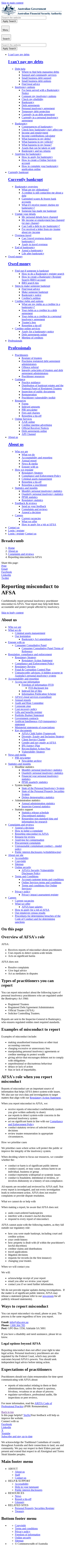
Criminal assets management (37, 478)
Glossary (19, 1502)
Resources (20, 400)
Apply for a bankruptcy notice (38, 331)
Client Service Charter (33, 739)
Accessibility (22, 858)
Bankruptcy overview (26, 186)
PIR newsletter (29, 409)
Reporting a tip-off (31, 325)
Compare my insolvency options (39, 96)
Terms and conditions (26, 1528)
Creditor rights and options (29, 301)
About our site (15, 855)
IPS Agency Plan (31, 745)
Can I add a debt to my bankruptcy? (41, 226)
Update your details (25, 214)
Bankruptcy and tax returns (36, 151)
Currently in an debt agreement (38, 114)
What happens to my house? (37, 144)
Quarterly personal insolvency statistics (42, 494)
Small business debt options (36, 81)
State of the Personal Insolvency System (43, 788)
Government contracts (26, 718)
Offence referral (30, 367)
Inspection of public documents (38, 391)
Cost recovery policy (26, 709)
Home (11, 548)
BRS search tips (30, 282)
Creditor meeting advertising (37, 425)
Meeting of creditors (32, 337)
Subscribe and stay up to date (16, 1436)
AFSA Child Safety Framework (39, 733)
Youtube (5, 1433)
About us (13, 437)
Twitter (5, 578)
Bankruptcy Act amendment (37, 639)
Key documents (23, 730)
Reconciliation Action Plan (36, 748)
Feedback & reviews (26, 503)
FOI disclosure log (38, 687)
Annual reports (23, 700)
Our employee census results (30, 912)
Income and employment (35, 132)
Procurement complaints (28, 842)
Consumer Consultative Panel (31, 645)
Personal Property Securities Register (34, 1508)
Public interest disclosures (28, 1490)
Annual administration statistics (38, 803)
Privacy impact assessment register (40, 894)
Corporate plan (23, 706)
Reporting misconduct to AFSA (32, 833)
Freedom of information (27, 1534)
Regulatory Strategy (32, 472)
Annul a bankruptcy (32, 250)
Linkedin (6, 575)
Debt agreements (31, 105)
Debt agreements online (34, 334)
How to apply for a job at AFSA (39, 524)
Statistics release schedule (35, 812)
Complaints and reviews (34, 509)
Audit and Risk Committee (29, 703)
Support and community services (39, 74)
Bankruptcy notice (31, 295)
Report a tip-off (23, 1499)
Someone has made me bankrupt (39, 210)
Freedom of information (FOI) (38, 684)
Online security (23, 867)
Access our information (27, 681)
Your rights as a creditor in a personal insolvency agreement (41, 318)
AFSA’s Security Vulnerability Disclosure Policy (38, 872)
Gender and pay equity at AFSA (39, 742)
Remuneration (29, 394)
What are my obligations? (35, 189)
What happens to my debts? (36, 138)
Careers (19, 515)
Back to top (7, 1412)
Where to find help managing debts (40, 71)
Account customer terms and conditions (43, 879)
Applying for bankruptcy (28, 154)
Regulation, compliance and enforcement (30, 654)
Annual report (29, 460)
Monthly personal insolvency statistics (42, 491)
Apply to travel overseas (35, 244)
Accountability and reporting (37, 457)
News (18, 1496)
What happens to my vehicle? (37, 141)
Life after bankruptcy (33, 253)
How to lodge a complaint (29, 830)
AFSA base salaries (32, 906)
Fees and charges (31, 412)
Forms (25, 403)
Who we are (21, 451)
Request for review (25, 836)
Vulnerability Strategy (33, 751)
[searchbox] (23, 17)
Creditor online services (27, 328)
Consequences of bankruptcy (37, 126)
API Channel (29, 434)
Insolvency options (25, 87)
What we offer (29, 521)
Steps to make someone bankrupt (32, 285)
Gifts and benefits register (28, 712)
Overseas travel (23, 235)
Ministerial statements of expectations (35, 727)
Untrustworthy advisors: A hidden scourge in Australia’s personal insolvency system (39, 674)
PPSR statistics (30, 497)
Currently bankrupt (18, 172)
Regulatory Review (25, 666)
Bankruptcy (28, 102)
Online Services (23, 418)
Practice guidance (31, 382)
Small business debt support (36, 78)
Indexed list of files (32, 690)
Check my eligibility (32, 99)
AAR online (28, 421)
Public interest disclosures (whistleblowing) (38, 852)
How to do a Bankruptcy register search (43, 273)
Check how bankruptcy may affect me (42, 129)
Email (4, 568)
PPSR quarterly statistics (35, 782)
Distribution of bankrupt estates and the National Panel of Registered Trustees (42, 387)
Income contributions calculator (38, 135)
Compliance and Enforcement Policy (41, 475)
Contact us (13, 527)
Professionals (15, 340)
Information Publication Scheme (39, 693)
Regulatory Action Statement (37, 660)
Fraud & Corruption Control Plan (32, 669)
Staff (17, 1474)
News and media (17, 754)
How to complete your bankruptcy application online (40, 168)
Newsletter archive (32, 760)
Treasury (19, 1511)
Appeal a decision (31, 512)
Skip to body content (12, 612)
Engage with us (30, 466)
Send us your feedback (34, 506)
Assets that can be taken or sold (38, 147)
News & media (30, 463)
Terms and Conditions (26, 876)
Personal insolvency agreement (38, 108)
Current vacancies (31, 518)
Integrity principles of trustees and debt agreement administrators (42, 372)
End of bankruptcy (25, 247)
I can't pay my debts (18, 54)
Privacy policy (22, 891)
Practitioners (21, 355)
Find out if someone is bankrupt (32, 270)
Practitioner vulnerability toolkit (38, 397)
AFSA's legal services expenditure (33, 697)
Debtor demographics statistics (38, 797)
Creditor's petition (31, 298)
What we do (28, 454)
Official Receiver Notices (35, 428)
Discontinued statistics (33, 815)
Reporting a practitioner (34, 485)
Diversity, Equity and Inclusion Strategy (43, 736)
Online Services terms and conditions (41, 882)
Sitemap (19, 864)
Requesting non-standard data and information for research (40, 820)
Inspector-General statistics (36, 806)
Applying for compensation (29, 839)
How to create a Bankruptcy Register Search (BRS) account (41, 278)
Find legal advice (31, 84)
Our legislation (23, 636)
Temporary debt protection (36, 111)
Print (3, 565)
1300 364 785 (17, 1325)
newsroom (48, 1296)
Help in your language (27, 1486)
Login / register (16, 530)
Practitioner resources (33, 376)
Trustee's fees (29, 322)
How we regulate (24, 469)
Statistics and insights (26, 488)
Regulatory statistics (32, 500)
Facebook (6, 572)
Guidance (20, 379)
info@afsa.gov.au (19, 1322)
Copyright (20, 861)
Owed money (15, 256)
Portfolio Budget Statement (29, 715)
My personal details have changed (40, 217)
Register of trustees (32, 358)
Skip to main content (12, 2)
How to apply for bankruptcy (37, 157)
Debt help (20, 68)
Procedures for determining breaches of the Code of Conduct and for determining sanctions (38, 918)
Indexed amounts (31, 406)
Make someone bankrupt (35, 292)
